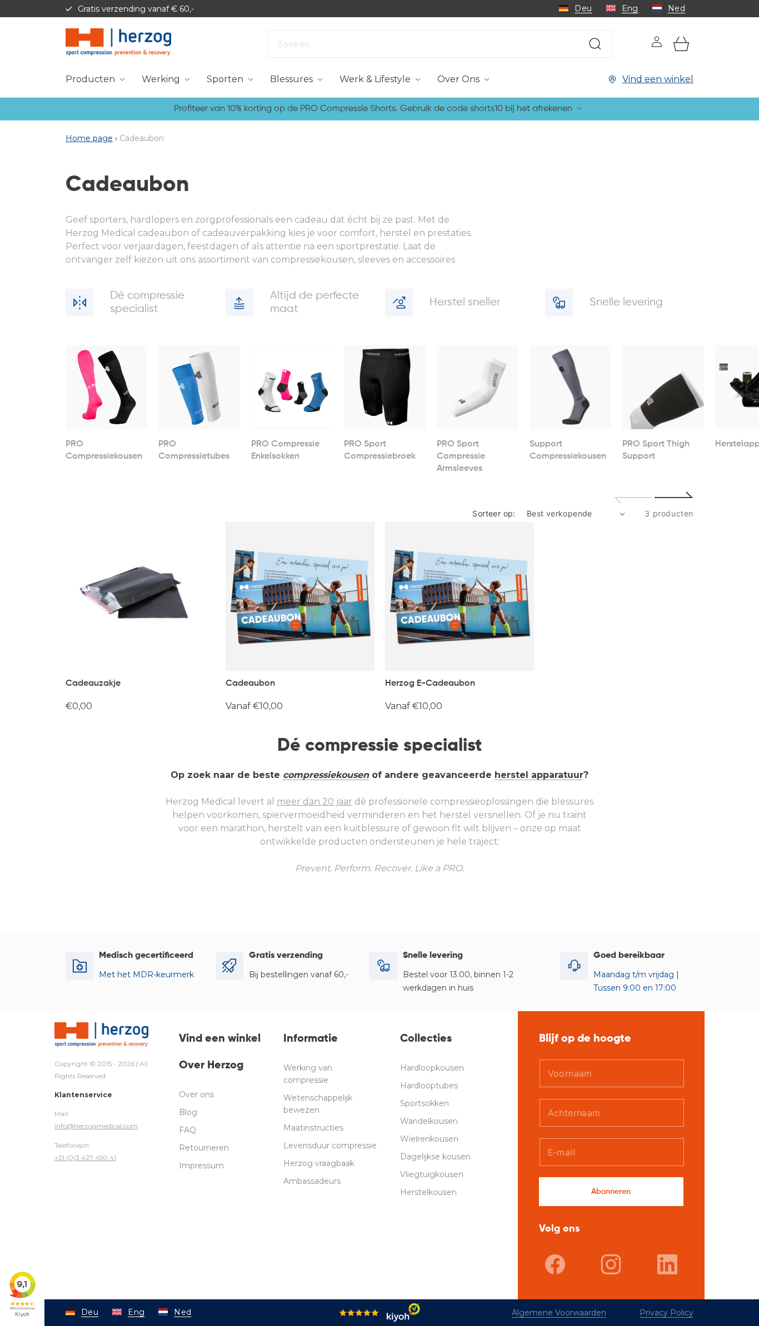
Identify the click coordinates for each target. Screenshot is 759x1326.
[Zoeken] (595, 44)
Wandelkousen (429, 1121)
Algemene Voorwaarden (559, 1313)
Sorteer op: (493, 513)
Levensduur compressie (330, 1146)
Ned (676, 8)
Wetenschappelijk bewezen (317, 1104)
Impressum (201, 1166)
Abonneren (611, 1192)
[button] (95, 80)
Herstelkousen (428, 1192)
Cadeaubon (250, 683)
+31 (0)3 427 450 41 (85, 1157)
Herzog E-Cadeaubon (430, 683)
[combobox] (440, 44)
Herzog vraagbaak (318, 1163)
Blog (188, 1112)
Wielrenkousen (429, 1139)
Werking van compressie (307, 1074)
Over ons (196, 1094)
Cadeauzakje (93, 683)
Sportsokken (424, 1103)
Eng (630, 8)
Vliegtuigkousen (431, 1174)
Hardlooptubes (429, 1086)
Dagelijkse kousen (435, 1157)
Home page (89, 138)
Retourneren (204, 1148)
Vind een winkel (657, 79)
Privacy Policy (666, 1313)
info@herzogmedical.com (96, 1126)
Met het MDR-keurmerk (146, 975)
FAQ (187, 1130)
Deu (583, 8)
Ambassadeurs (312, 1181)
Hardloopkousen (432, 1068)
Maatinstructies (313, 1128)
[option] (106, 404)
